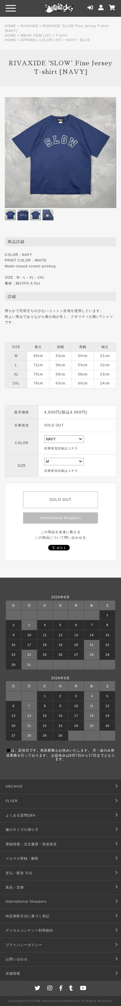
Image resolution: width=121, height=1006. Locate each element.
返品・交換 (15, 887)
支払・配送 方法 (19, 873)
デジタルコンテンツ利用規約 (29, 930)
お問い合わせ (17, 959)
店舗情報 (13, 973)
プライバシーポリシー (24, 945)
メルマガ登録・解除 (22, 858)
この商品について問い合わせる (60, 538)
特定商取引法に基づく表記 (28, 916)
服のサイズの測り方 (22, 830)
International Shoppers (60, 518)
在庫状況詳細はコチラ (61, 448)
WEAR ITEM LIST (36, 36)
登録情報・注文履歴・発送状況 (31, 844)
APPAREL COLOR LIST (41, 40)
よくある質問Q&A (20, 815)
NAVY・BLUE (78, 40)
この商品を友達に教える (61, 532)
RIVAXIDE (29, 26)
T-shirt (61, 36)
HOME (10, 26)
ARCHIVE (14, 786)
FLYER (12, 801)
